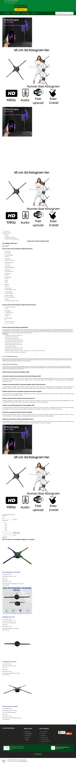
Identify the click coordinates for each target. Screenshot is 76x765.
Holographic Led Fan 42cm (8, 617)
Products (7, 235)
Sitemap (26, 739)
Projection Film (43, 733)
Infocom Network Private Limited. (22, 761)
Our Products (25, 13)
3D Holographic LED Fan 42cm (9, 661)
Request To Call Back (6, 233)
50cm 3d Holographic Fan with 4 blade (11, 572)
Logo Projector (43, 735)
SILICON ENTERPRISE (11, 2)
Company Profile (16, 13)
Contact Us (33, 13)
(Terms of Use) (23, 759)
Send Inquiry (21, 9)
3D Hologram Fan (44, 731)
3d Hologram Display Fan (10, 237)
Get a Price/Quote (5, 245)
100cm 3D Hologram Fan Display (10, 706)
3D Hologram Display (45, 739)
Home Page (6, 13)
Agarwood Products (44, 737)
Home (6, 234)
